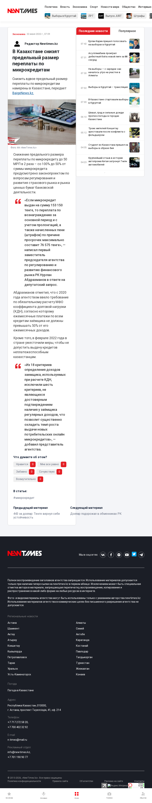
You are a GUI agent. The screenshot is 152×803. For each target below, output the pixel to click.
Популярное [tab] (127, 31)
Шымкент (13, 628)
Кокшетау (14, 645)
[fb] (111, 555)
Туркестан (82, 662)
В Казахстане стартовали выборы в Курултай (108, 101)
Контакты (139, 781)
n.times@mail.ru (17, 739)
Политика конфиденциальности (24, 781)
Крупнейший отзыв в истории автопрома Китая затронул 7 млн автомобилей (107, 161)
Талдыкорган (84, 657)
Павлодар (82, 651)
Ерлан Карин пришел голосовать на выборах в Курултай (107, 43)
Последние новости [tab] (93, 31)
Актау (11, 634)
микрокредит (24, 498)
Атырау (12, 640)
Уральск (13, 668)
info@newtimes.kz (19, 752)
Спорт (94, 6)
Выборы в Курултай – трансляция (108, 87)
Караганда (82, 640)
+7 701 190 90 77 (18, 757)
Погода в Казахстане (21, 690)
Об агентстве (86, 781)
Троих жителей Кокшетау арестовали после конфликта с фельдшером (106, 131)
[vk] (103, 555)
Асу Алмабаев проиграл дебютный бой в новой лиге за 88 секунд (107, 56)
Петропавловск (17, 657)
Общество (129, 6)
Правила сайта (60, 781)
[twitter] (134, 555)
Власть (65, 6)
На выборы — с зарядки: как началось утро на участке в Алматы (104, 72)
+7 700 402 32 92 (18, 727)
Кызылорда (15, 651)
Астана (12, 622)
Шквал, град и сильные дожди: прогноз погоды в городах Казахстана (106, 116)
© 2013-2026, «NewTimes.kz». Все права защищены (35, 778)
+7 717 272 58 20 (18, 722)
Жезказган (82, 668)
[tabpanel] (110, 106)
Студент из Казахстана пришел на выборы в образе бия (108, 146)
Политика (51, 6)
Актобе (80, 634)
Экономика (79, 6)
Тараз (11, 662)
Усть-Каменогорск (19, 674)
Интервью (144, 6)
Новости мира (110, 6)
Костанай (82, 645)
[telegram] (141, 555)
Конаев (80, 674)
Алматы (81, 622)
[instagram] (119, 555)
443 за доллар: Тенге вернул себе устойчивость (36, 515)
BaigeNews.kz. (23, 93)
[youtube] (127, 555)
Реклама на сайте (113, 781)
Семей (80, 628)
